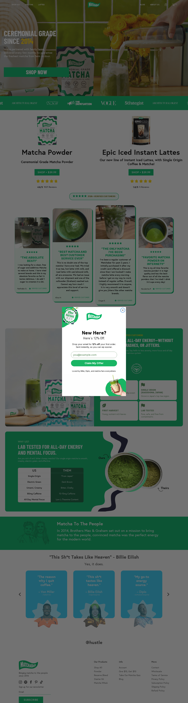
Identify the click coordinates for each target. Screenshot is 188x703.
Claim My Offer (94, 363)
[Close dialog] (122, 310)
